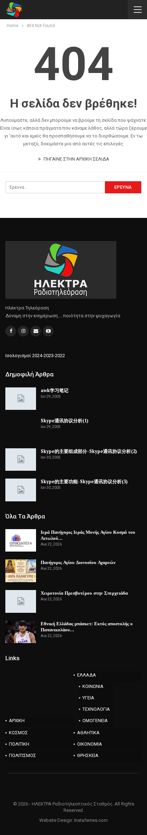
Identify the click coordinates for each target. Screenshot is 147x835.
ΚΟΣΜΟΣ (18, 732)
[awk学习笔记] (20, 398)
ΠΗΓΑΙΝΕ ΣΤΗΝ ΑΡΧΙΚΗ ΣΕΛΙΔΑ (75, 159)
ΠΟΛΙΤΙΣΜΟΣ (22, 755)
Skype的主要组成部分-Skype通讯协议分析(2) (89, 451)
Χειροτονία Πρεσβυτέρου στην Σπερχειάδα (84, 593)
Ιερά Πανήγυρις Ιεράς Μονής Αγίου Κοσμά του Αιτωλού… (88, 535)
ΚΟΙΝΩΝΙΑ (92, 686)
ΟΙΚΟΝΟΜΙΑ (89, 744)
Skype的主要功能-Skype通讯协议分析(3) (84, 481)
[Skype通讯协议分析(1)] (20, 429)
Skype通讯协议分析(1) (64, 420)
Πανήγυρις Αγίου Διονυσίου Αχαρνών (78, 562)
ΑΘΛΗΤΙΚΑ (88, 732)
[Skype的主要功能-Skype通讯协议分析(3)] (20, 490)
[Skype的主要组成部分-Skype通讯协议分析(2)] (20, 459)
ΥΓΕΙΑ (88, 697)
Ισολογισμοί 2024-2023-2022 (35, 355)
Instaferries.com (91, 820)
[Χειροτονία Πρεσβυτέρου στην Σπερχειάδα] (20, 601)
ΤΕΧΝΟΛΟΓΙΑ (96, 709)
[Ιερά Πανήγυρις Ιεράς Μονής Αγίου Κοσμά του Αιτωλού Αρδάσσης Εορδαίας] (20, 540)
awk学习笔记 (55, 390)
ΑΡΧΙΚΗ (17, 720)
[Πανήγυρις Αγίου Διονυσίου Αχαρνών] (20, 570)
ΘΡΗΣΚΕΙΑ (87, 755)
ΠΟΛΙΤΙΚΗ (19, 744)
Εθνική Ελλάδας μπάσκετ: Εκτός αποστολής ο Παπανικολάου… (87, 626)
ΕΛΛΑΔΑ (86, 675)
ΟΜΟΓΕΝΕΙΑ (95, 720)
